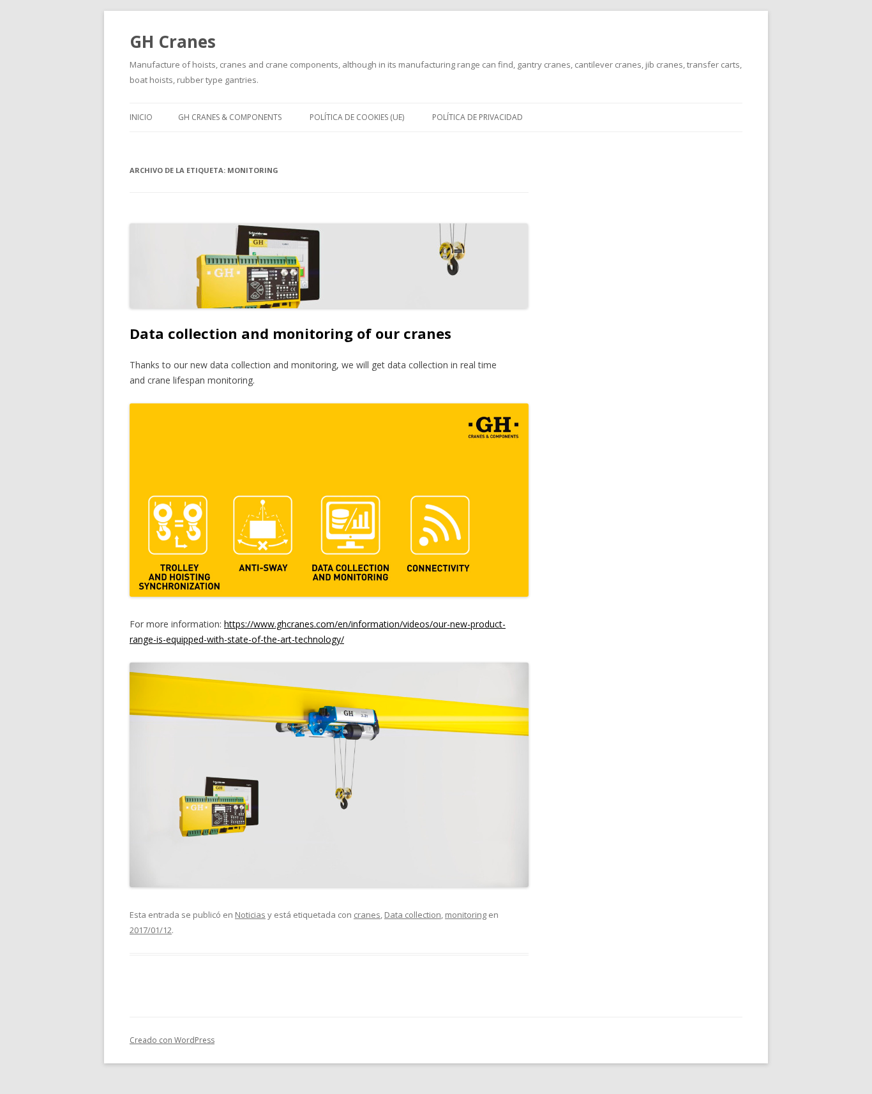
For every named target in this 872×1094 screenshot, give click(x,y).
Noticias (250, 914)
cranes (367, 914)
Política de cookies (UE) (357, 117)
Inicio (141, 117)
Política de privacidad (477, 117)
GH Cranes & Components (230, 117)
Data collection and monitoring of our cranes (290, 333)
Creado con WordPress (172, 1040)
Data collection (412, 914)
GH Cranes (173, 41)
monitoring (465, 914)
